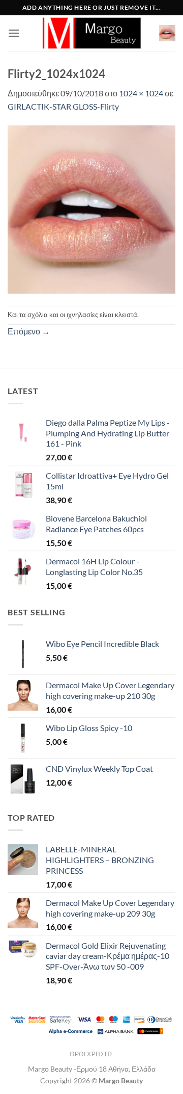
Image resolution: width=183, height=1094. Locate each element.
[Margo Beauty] (91, 33)
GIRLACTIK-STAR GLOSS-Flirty (63, 106)
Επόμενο (29, 331)
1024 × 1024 (141, 93)
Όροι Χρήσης (91, 1054)
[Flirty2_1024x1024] (91, 208)
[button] (14, 32)
